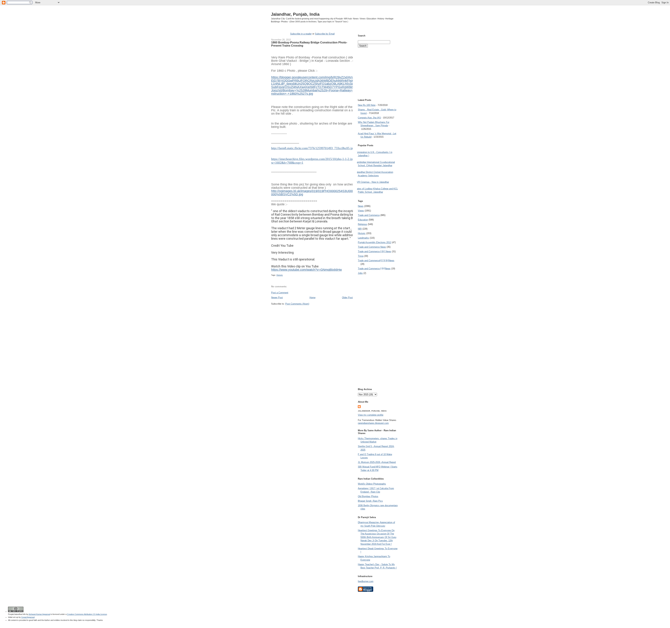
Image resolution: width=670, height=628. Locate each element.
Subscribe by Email (325, 33)
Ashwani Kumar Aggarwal (39, 614)
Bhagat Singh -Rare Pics (370, 501)
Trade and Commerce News (372, 247)
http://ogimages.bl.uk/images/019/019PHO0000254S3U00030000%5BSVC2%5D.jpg (314, 192)
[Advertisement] (312, 312)
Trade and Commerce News (376, 260)
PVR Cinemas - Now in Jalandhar (372, 182)
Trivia (360, 256)
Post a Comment (279, 292)
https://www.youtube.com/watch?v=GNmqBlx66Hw (306, 269)
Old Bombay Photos (368, 496)
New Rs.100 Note (366, 105)
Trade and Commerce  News (374, 251)
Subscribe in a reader (301, 33)
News (360, 206)
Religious (362, 224)
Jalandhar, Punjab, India (295, 14)
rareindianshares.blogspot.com (373, 423)
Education (363, 219)
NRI (360, 228)
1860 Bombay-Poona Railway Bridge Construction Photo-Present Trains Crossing (309, 44)
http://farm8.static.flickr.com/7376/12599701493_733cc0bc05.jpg (312, 148)
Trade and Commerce (369, 215)
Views (361, 210)
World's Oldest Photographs (372, 484)
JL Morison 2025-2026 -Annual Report (377, 462)
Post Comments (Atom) (297, 303)
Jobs (360, 273)
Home (312, 297)
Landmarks (363, 238)
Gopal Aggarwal (28, 617)
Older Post (347, 297)
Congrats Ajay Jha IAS (369, 117)
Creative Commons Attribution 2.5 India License (87, 614)
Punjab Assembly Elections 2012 (374, 242)
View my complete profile (370, 415)
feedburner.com (365, 581)
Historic (279, 275)
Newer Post (277, 297)
